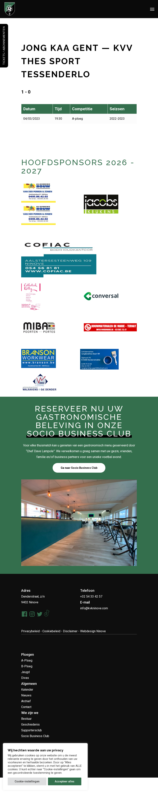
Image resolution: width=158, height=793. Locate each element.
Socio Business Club (35, 736)
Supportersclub (31, 730)
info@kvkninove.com (94, 608)
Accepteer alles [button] (64, 781)
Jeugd (25, 672)
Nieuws (26, 695)
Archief (26, 701)
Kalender (27, 689)
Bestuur (26, 719)
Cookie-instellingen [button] (27, 781)
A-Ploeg (26, 660)
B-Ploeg (26, 666)
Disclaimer (70, 631)
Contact (26, 707)
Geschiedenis (30, 724)
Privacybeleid (30, 631)
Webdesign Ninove (93, 631)
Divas (25, 678)
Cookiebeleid (51, 631)
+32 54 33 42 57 (91, 596)
